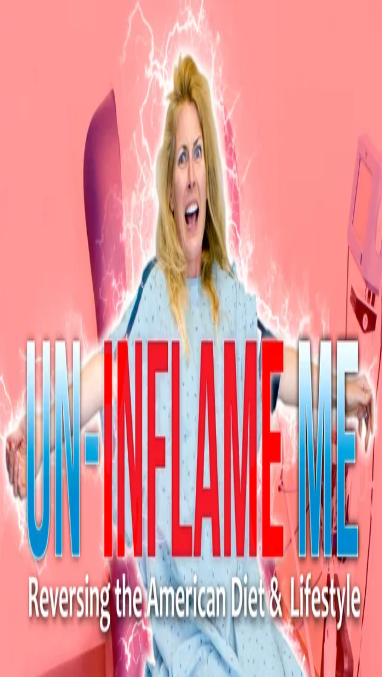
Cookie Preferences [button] (28, 506)
